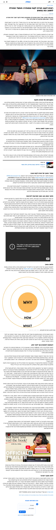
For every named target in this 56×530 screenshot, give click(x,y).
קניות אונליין (41, 495)
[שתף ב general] (4, 2)
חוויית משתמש (47, 495)
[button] (49, 1)
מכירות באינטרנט (28, 495)
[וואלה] (28, 2)
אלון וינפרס (50, 492)
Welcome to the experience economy (33, 118)
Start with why (28, 269)
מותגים (51, 495)
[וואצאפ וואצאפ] (6, 2)
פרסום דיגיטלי (21, 495)
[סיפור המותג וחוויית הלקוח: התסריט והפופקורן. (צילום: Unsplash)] (28, 73)
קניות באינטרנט (35, 495)
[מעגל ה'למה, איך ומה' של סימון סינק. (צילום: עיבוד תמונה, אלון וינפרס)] (28, 303)
